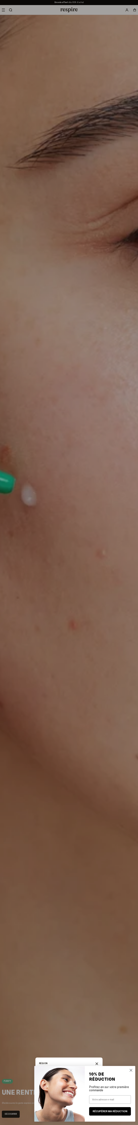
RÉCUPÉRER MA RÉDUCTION (109, 1111)
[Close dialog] (130, 1070)
